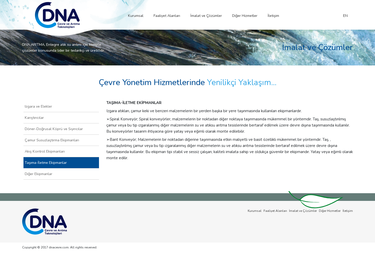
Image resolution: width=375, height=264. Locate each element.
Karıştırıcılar (34, 117)
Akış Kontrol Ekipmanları (45, 151)
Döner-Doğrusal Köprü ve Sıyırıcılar (54, 128)
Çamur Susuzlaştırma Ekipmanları (52, 140)
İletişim (273, 15)
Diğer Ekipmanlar (38, 173)
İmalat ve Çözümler (206, 15)
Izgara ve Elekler (38, 106)
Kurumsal (135, 15)
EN (345, 15)
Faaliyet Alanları (167, 15)
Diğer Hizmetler (244, 15)
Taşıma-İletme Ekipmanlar (46, 162)
